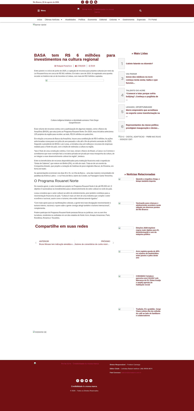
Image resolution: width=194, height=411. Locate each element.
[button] (143, 2)
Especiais (141, 19)
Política (81, 19)
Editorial (103, 19)
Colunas (113, 19)
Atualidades (70, 19)
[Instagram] (82, 2)
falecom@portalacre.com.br (131, 372)
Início (39, 19)
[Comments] (95, 2)
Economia (92, 19)
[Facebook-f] (86, 2)
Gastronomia (128, 19)
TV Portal (152, 19)
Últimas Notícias (52, 19)
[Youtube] (91, 2)
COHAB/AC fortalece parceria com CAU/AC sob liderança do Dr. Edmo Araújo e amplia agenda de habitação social (148, 280)
